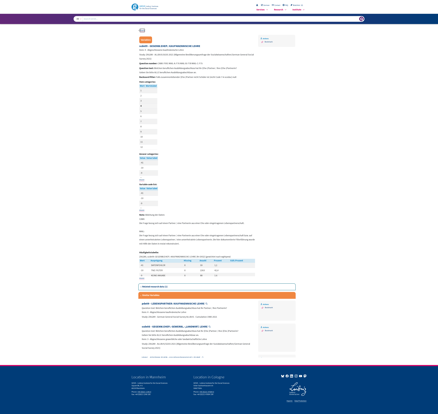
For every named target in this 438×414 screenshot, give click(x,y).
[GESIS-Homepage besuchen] (145, 6)
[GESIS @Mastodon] (304, 376)
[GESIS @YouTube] (301, 376)
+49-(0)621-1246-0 (144, 392)
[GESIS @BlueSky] (283, 376)
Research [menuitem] (278, 9)
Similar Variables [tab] (150, 295)
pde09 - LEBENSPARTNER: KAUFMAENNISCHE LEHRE (173, 304)
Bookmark (269, 42)
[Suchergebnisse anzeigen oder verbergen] (361, 19)
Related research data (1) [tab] (155, 286)
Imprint (290, 401)
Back (142, 30)
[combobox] (219, 19)
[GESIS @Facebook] (287, 376)
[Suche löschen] (357, 18)
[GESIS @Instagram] (296, 376)
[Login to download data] (257, 5)
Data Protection (300, 401)
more (141, 179)
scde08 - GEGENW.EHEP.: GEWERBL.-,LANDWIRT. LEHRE (175, 327)
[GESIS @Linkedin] (291, 376)
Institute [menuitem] (296, 9)
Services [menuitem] (260, 9)
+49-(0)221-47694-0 (206, 392)
